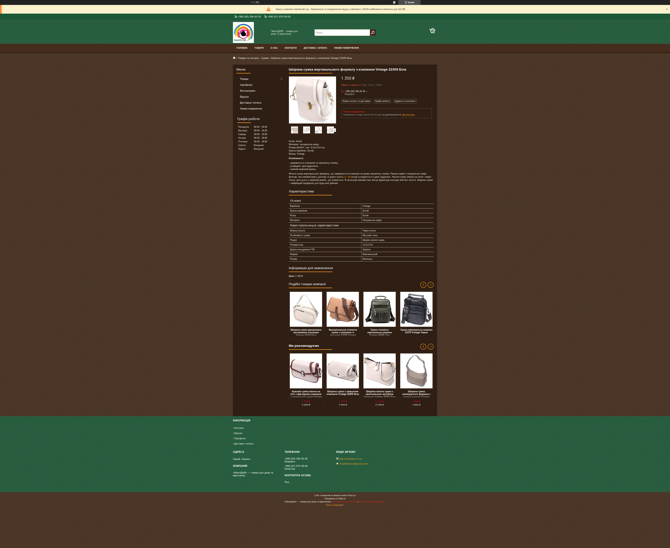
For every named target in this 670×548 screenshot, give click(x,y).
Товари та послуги (248, 58)
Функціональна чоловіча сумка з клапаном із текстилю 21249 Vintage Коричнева (343, 332)
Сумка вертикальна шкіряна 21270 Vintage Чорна (416, 331)
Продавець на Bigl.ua (335, 498)
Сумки (265, 58)
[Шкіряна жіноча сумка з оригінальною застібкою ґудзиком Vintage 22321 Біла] (379, 370)
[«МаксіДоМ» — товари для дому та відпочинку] (250, 32)
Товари (259, 48)
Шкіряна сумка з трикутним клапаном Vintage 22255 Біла (343, 392)
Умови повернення (346, 48)
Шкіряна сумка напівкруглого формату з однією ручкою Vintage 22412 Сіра (416, 394)
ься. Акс (347, 177)
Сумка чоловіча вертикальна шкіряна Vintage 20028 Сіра (379, 332)
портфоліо (246, 84)
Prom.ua (352, 495)
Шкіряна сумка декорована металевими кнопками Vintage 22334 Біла (306, 332)
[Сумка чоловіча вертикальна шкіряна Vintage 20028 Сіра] (379, 309)
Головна (241, 48)
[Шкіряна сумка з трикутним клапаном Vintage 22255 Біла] (343, 370)
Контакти (291, 48)
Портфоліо (240, 438)
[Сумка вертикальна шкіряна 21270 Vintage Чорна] (416, 309)
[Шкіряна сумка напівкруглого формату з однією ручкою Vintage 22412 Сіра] (416, 370)
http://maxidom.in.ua (350, 458)
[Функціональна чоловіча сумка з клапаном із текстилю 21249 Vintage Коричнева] (343, 309)
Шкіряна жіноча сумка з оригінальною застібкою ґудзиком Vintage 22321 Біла (379, 394)
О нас (274, 48)
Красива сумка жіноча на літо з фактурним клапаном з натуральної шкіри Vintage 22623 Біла (306, 394)
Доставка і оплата (315, 48)
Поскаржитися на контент (345, 501)
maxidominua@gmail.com (353, 463)
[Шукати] (373, 32)
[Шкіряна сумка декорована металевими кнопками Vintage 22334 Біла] (306, 309)
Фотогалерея (247, 90)
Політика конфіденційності (372, 501)
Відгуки (244, 96)
